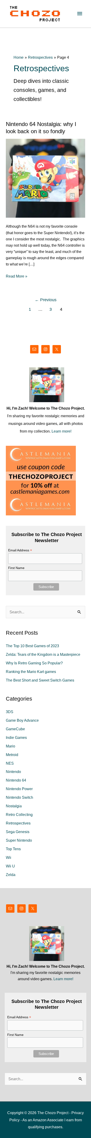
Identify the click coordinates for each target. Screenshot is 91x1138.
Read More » (16, 276)
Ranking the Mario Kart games (31, 671)
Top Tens (13, 849)
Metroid (12, 755)
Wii (8, 857)
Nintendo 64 (16, 780)
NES (10, 763)
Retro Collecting (19, 814)
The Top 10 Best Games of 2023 (32, 646)
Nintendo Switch (19, 797)
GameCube (15, 729)
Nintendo (13, 771)
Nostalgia (14, 806)
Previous (45, 299)
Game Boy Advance (22, 720)
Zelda (10, 875)
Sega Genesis (17, 832)
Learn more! (61, 431)
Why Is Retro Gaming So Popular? (34, 663)
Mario (10, 746)
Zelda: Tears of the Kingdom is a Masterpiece (43, 654)
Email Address (20, 550)
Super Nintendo (19, 840)
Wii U (10, 866)
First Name (16, 568)
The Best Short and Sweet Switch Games (40, 680)
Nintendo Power (19, 789)
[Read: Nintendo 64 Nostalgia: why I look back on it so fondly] (45, 178)
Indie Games (16, 737)
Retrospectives (18, 823)
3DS (9, 712)
